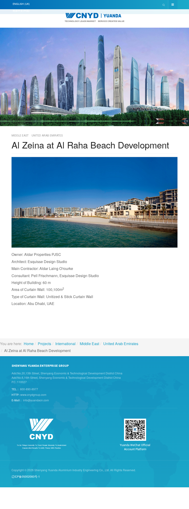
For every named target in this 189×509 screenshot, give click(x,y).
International (65, 343)
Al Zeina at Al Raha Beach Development (90, 144)
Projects (44, 343)
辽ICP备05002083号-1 (26, 476)
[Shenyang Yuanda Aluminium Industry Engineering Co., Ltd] (94, 18)
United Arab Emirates (120, 343)
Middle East (89, 343)
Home (29, 343)
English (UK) (21, 4)
